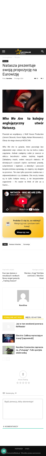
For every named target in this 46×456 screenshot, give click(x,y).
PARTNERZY (19, 449)
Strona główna (7, 57)
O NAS (27, 449)
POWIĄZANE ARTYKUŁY (13, 317)
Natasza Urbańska (15, 244)
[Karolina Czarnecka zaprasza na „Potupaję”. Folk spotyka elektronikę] (8, 350)
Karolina (9, 78)
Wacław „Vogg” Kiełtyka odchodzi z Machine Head (34, 275)
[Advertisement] (23, 24)
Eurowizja (26, 244)
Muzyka (17, 57)
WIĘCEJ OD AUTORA (33, 317)
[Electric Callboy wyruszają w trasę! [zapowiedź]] (8, 338)
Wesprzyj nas (23, 232)
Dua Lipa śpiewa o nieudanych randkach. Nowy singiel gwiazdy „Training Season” (11, 277)
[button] (42, 51)
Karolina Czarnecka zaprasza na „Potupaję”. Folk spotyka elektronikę (29, 350)
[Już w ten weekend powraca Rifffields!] (8, 326)
